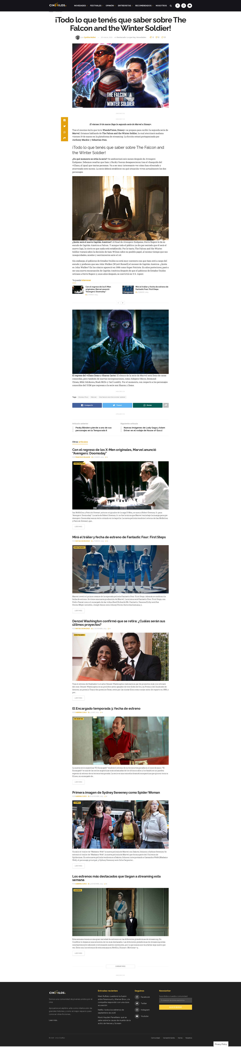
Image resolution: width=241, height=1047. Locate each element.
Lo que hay (131, 37)
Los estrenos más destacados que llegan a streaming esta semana (116, 878)
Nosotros (161, 6)
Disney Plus (83, 397)
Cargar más (120, 966)
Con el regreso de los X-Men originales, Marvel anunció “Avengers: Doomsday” (98, 289)
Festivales (95, 6)
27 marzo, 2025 (92, 295)
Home (51, 12)
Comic (77, 803)
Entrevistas (124, 6)
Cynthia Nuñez (90, 37)
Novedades (80, 6)
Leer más (78, 526)
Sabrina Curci (81, 712)
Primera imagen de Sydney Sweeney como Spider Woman (116, 792)
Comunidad (155, 1038)
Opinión (110, 6)
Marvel (93, 397)
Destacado (58, 12)
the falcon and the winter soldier (112, 397)
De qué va (78, 719)
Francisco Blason (82, 457)
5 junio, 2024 (94, 712)
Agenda (77, 890)
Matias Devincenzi (82, 541)
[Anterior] (118, 303)
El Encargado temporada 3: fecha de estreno (106, 708)
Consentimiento (169, 1038)
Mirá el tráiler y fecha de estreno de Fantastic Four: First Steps (119, 537)
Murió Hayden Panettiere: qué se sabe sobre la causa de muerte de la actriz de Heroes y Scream (114, 1020)
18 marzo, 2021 (106, 37)
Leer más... (53, 1020)
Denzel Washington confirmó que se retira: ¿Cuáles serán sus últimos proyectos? (118, 623)
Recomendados (143, 6)
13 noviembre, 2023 (96, 884)
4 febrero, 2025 (142, 292)
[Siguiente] (123, 303)
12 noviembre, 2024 (99, 628)
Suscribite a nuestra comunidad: (173, 996)
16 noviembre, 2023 (96, 796)
